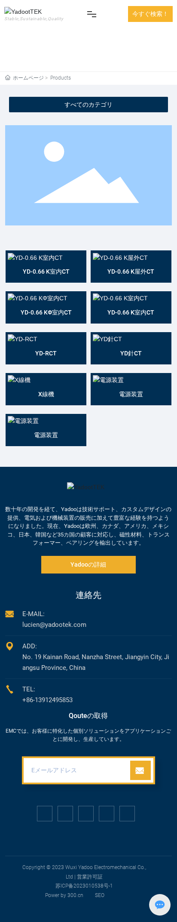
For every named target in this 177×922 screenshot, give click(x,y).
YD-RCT (46, 353)
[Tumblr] (106, 813)
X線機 (46, 394)
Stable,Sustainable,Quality (34, 18)
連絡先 (88, 595)
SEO (99, 895)
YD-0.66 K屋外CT (130, 271)
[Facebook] (44, 813)
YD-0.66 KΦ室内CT (46, 312)
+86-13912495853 (47, 700)
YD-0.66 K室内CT (46, 271)
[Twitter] (86, 813)
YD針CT (131, 353)
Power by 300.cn (64, 895)
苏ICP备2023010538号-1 (84, 886)
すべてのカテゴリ (88, 104)
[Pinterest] (127, 813)
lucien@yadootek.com (54, 625)
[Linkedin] (65, 813)
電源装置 (131, 394)
